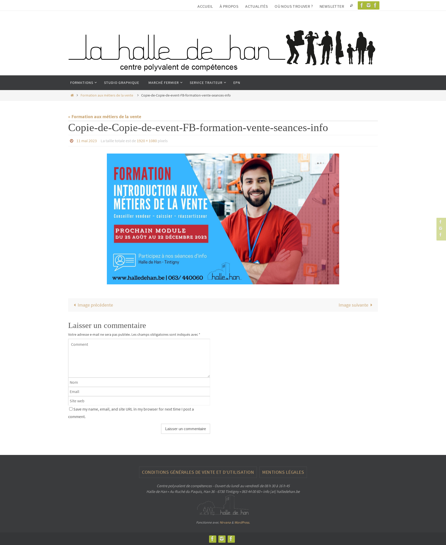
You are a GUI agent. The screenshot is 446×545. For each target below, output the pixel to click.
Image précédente (95, 305)
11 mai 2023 (86, 140)
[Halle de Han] (362, 5)
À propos (229, 6)
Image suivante (353, 305)
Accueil (205, 6)
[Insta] (368, 5)
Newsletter (332, 6)
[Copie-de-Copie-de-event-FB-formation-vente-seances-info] (223, 219)
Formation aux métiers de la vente (107, 95)
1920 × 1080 (147, 140)
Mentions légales (283, 472)
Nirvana (225, 522)
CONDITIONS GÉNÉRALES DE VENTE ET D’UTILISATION (198, 472)
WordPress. (242, 522)
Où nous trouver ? (294, 6)
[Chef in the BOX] (375, 5)
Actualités (256, 6)
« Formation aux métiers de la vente (105, 116)
